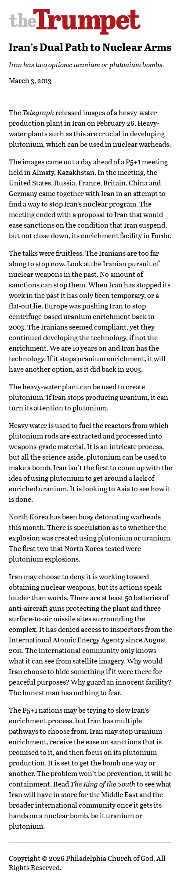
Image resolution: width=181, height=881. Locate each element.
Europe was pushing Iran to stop (95, 306)
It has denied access (70, 629)
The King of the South (102, 784)
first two (35, 548)
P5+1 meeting (147, 161)
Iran (79, 123)
